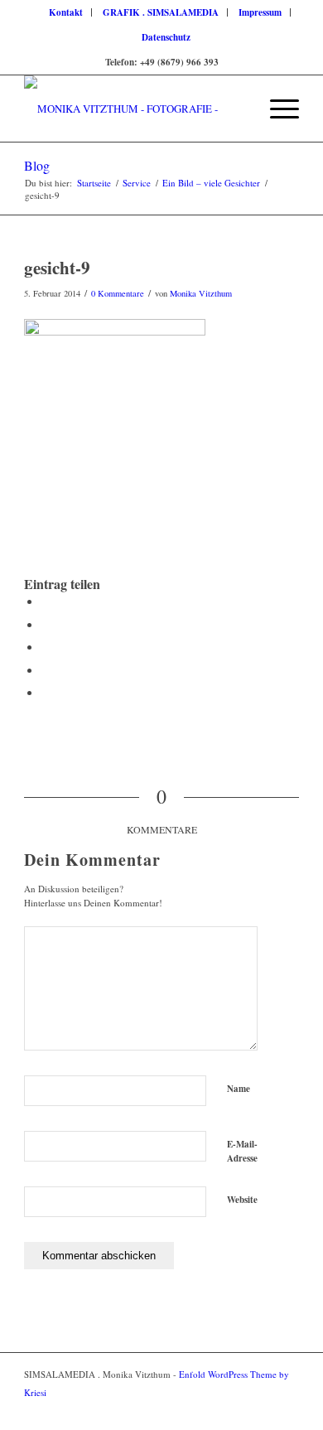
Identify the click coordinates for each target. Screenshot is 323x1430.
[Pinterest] (286, 1409)
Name (238, 1088)
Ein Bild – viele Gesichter (211, 182)
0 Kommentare (117, 293)
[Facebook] (261, 1409)
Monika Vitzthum (201, 293)
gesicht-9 (57, 267)
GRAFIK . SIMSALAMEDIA (161, 12)
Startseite (94, 182)
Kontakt (66, 12)
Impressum (260, 12)
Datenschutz (166, 37)
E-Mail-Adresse (242, 1151)
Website (242, 1199)
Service (137, 182)
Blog (37, 165)
